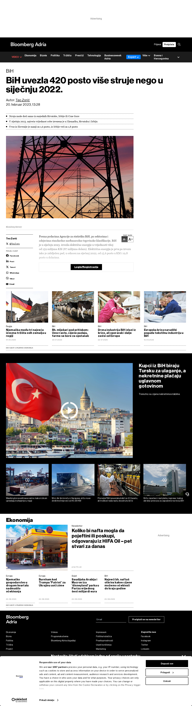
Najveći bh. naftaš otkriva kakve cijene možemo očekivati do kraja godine (118, 584)
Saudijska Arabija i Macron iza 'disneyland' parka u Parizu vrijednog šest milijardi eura (85, 585)
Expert (132, 57)
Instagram (146, 640)
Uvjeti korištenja (103, 645)
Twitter (144, 645)
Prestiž (79, 55)
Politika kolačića (104, 636)
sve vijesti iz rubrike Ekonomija (19, 605)
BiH (53, 326)
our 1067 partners (58, 667)
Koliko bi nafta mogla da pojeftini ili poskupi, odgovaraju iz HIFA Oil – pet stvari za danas (102, 538)
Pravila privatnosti (104, 640)
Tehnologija (94, 55)
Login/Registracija (86, 267)
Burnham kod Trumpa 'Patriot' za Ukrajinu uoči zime (52, 582)
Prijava (157, 44)
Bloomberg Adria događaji (63, 640)
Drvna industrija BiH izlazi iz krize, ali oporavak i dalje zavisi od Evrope (117, 332)
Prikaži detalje (46, 700)
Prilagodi (165, 672)
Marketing (101, 649)
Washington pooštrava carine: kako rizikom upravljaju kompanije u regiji (26, 499)
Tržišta (67, 55)
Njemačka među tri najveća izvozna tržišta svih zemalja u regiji (26, 332)
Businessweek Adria (112, 57)
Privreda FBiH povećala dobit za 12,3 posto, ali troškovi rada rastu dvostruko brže (118, 499)
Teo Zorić (23, 100)
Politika (55, 55)
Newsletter (77, 526)
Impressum (101, 632)
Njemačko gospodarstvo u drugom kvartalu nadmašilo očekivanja (17, 585)
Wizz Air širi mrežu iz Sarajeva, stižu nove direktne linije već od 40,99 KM (71, 499)
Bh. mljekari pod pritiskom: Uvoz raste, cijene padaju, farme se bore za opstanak (70, 332)
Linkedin (145, 649)
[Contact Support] (187, 494)
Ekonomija (30, 55)
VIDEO (15, 57)
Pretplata (169, 44)
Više (144, 55)
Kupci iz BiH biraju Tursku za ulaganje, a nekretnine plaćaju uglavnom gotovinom (162, 375)
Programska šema (59, 636)
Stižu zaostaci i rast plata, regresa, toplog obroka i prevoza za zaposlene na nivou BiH (163, 499)
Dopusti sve (167, 663)
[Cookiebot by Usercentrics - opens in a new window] (19, 700)
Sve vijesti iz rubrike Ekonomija (19, 348)
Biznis (43, 55)
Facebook (145, 636)
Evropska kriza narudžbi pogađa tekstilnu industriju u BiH (164, 332)
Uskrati (167, 681)
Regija (9, 326)
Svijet (74, 576)
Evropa (9, 576)
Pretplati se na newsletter (146, 619)
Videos (54, 632)
